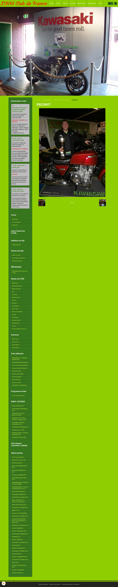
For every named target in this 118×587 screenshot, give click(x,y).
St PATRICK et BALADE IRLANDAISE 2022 (18, 423)
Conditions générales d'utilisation (70, 584)
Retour (72, 202)
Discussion (15, 225)
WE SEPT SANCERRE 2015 (19, 531)
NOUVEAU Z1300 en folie (19, 460)
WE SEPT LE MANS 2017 (18, 548)
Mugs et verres (16, 297)
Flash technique (16, 379)
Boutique (72, 3)
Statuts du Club (16, 255)
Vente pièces (15, 344)
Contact (58, 3)
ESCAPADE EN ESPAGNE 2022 (20, 427)
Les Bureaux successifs (18, 258)
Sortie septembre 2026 (18, 395)
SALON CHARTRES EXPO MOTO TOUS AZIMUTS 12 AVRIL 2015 (19, 520)
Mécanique (15, 219)
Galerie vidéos (92, 3)
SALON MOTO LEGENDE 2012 (20, 497)
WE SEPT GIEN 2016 (17, 539)
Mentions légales (43, 584)
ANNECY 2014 (16, 510)
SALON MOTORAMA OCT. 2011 (19, 471)
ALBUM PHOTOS (47, 100)
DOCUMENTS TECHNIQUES (19, 385)
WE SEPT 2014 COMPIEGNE (19, 513)
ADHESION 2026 (16, 245)
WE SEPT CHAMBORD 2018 (19, 556)
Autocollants (15, 306)
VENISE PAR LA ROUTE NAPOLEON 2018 (18, 414)
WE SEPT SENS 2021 (17, 572)
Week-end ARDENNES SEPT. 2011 (19, 466)
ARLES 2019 (15, 562)
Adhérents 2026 (16, 371)
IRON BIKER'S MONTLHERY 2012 (19, 478)
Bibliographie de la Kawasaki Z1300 (19, 272)
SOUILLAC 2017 (16, 545)
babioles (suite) (16, 320)
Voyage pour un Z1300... (18, 430)
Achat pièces (15, 347)
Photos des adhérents (18, 457)
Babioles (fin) (15, 323)
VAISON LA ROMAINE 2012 (19, 475)
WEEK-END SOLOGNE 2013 (19, 504)
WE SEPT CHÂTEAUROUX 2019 (19, 566)
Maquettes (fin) (16, 289)
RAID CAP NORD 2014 (18, 406)
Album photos (81, 3)
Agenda (65, 3)
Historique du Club (17, 261)
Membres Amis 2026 (17, 374)
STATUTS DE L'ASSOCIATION (20, 365)
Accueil (51, 3)
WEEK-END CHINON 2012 (18, 491)
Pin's (13, 291)
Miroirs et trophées (17, 311)
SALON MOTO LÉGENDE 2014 (62, 100)
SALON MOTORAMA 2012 (19, 494)
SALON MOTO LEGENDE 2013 (20, 507)
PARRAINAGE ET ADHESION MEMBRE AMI (19, 358)
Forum (100, 3)
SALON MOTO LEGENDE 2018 (20, 559)
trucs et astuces (16, 222)
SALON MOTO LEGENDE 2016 (20, 542)
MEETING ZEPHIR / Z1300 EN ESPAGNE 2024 (20, 433)
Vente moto (15, 342)
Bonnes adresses (16, 376)
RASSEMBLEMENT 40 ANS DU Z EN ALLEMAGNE (20, 483)
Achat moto (15, 339)
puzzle (14, 314)
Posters (14, 300)
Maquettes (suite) (17, 286)
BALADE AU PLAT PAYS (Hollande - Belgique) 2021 (19, 418)
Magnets (14, 303)
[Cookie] (4, 583)
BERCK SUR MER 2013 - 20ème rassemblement (18, 501)
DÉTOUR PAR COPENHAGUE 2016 (19, 409)
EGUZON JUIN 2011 (17, 463)
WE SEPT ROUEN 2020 (18, 570)
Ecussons (14, 294)
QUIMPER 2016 (16, 536)
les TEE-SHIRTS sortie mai (19, 329)
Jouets (14, 326)
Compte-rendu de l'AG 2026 (19, 368)
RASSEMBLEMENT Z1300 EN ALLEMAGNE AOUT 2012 (20, 487)
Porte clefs (15, 309)
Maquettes (15, 283)
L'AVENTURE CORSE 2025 (19, 437)
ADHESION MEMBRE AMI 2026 (20, 362)
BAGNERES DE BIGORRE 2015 (20, 525)
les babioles (15, 317)
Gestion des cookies (54, 584)
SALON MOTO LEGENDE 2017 (20, 551)
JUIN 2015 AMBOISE (17, 528)
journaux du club (16, 382)
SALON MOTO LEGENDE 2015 (20, 534)
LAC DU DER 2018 (17, 554)
